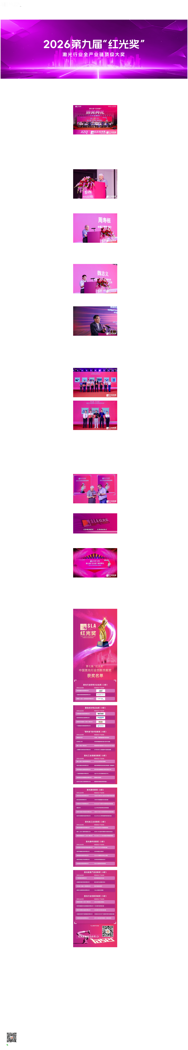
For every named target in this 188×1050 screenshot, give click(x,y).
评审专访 (6, 997)
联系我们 (6, 1018)
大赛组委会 (6, 974)
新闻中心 (6, 980)
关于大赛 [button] (6, 10)
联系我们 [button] (6, 17)
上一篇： (3, 950)
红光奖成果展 (7, 1003)
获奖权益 (6, 977)
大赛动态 (6, 82)
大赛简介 (6, 959)
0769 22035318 (10, 1024)
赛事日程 (6, 965)
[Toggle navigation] (20, 6)
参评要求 (6, 962)
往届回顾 (6, 991)
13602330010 (10, 1021)
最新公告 (6, 80)
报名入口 (3, 1)
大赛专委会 (6, 971)
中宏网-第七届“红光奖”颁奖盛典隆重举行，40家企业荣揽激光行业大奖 (23, 950)
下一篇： (3, 953)
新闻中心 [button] (6, 12)
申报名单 (6, 1009)
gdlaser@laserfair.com (12, 1026)
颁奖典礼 (6, 994)
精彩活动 (6, 1006)
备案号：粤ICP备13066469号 (8, 1048)
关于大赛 (6, 956)
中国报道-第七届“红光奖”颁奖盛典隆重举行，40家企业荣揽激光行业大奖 (24, 953)
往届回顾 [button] (6, 14)
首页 (5, 9)
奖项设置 (6, 968)
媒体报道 (6, 84)
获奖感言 (6, 1000)
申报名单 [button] (6, 16)
